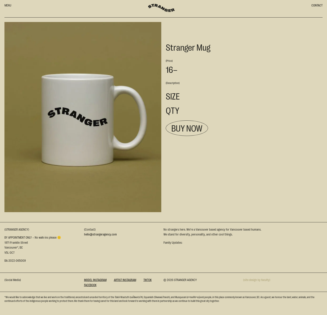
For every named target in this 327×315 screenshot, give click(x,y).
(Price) (169, 60)
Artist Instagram (125, 279)
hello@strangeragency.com (100, 234)
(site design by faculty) (256, 279)
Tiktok (147, 279)
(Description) (173, 82)
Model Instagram (95, 279)
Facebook (90, 285)
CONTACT (317, 5)
